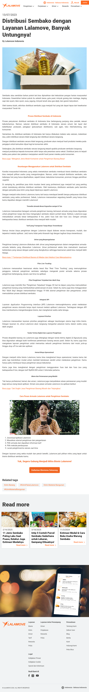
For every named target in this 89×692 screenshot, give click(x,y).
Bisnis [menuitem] (30, 626)
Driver (54, 6)
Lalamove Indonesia (14, 41)
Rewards (65, 6)
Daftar (85, 2)
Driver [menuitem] (30, 634)
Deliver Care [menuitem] (70, 630)
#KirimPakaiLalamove (29, 485)
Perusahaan (75, 6)
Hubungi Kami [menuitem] (71, 646)
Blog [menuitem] (68, 634)
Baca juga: (36, 257)
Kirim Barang (9, 485)
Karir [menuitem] (68, 642)
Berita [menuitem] (68, 638)
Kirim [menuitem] (30, 630)
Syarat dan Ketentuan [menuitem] (36, 666)
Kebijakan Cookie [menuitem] (34, 662)
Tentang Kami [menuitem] (71, 626)
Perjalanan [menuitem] (44, 630)
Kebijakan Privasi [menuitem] (34, 658)
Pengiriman (27, 6)
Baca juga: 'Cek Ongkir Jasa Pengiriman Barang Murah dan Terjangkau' (31, 388)
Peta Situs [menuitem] (70, 649)
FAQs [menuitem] (30, 646)
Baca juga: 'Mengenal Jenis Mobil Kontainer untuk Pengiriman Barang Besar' (33, 159)
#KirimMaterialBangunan (14, 489)
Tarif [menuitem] (30, 638)
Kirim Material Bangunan (54, 485)
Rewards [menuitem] (31, 642)
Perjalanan (42, 6)
